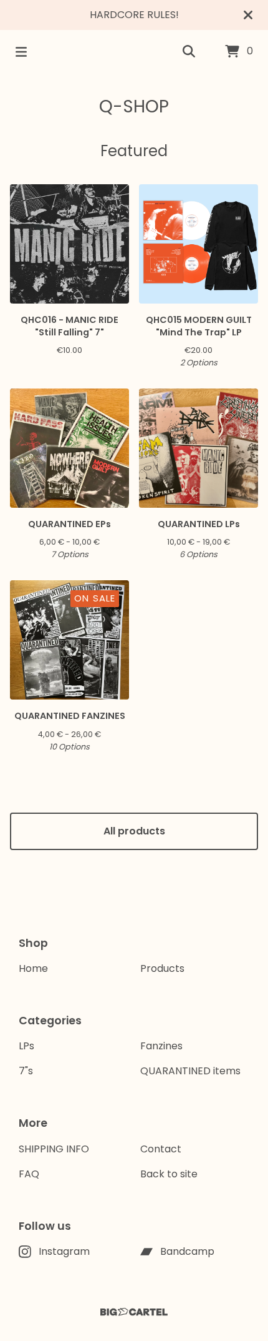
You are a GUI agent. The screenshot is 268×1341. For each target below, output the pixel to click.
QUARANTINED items (190, 1071)
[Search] (189, 52)
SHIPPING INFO (54, 1149)
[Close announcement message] (248, 15)
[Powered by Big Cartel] (134, 1312)
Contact (160, 1149)
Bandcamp (187, 1251)
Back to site (169, 1174)
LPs (26, 1046)
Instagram (64, 1251)
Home (33, 968)
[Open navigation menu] (21, 52)
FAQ (29, 1174)
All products (134, 831)
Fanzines (161, 1046)
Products (162, 968)
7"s (26, 1071)
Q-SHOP (134, 106)
